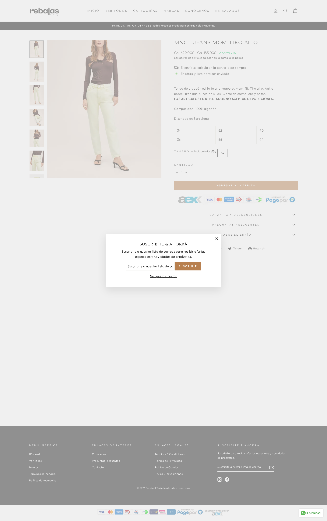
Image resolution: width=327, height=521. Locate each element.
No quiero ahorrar (163, 276)
